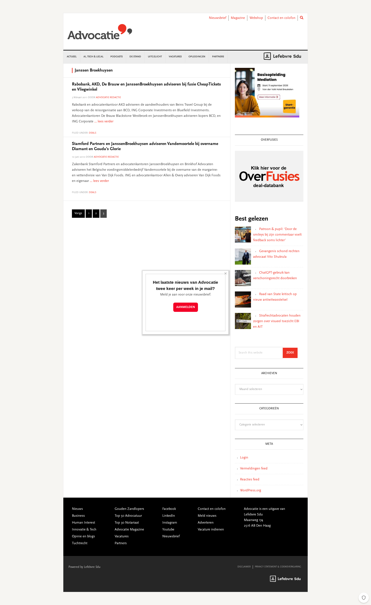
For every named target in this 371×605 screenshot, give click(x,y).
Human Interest (83, 522)
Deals (92, 133)
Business (78, 516)
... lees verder (103, 121)
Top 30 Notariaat (127, 522)
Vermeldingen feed (254, 468)
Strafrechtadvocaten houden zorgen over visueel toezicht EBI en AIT (277, 321)
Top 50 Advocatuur (128, 516)
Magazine (238, 18)
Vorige (78, 213)
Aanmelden (185, 307)
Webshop (256, 18)
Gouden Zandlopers (129, 509)
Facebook (169, 509)
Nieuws (77, 509)
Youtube (168, 529)
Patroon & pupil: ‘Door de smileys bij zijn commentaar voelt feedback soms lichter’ (277, 234)
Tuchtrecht (79, 543)
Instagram (169, 522)
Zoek (292, 352)
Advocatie (100, 33)
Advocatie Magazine (129, 529)
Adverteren (206, 522)
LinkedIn (168, 516)
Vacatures (122, 536)
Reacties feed (249, 479)
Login (244, 457)
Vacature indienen (211, 529)
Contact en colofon (281, 18)
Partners (121, 543)
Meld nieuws (207, 516)
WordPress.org (250, 490)
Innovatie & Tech (84, 529)
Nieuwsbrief (217, 18)
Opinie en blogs (83, 536)
